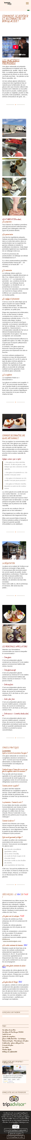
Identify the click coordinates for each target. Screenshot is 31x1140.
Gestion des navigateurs (8, 1036)
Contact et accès (6, 1034)
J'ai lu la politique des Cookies (15, 1137)
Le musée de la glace (7, 1045)
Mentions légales (6, 1049)
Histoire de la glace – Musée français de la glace (15, 1041)
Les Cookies (5, 1047)
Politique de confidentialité (9, 1052)
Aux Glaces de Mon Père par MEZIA (12, 1032)
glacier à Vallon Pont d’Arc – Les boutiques (14, 1038)
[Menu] (26, 3)
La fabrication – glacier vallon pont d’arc (13, 1043)
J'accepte (15, 1127)
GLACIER (12, 21)
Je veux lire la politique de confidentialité (15, 1130)
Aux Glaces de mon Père (8, 1030)
